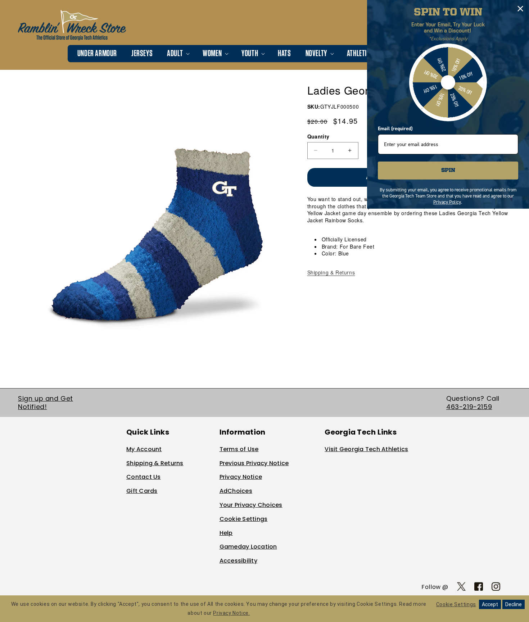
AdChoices (236, 491)
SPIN (448, 170)
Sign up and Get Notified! (45, 402)
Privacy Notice (241, 477)
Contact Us (143, 477)
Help (226, 533)
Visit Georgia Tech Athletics (366, 449)
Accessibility (238, 561)
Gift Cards (142, 491)
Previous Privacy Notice (254, 463)
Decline (513, 604)
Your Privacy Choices (251, 505)
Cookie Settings (244, 519)
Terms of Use (239, 449)
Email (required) (395, 128)
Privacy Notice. (231, 613)
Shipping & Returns (331, 272)
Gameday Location (248, 546)
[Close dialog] (520, 8)
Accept (490, 604)
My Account (144, 449)
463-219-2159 (469, 406)
